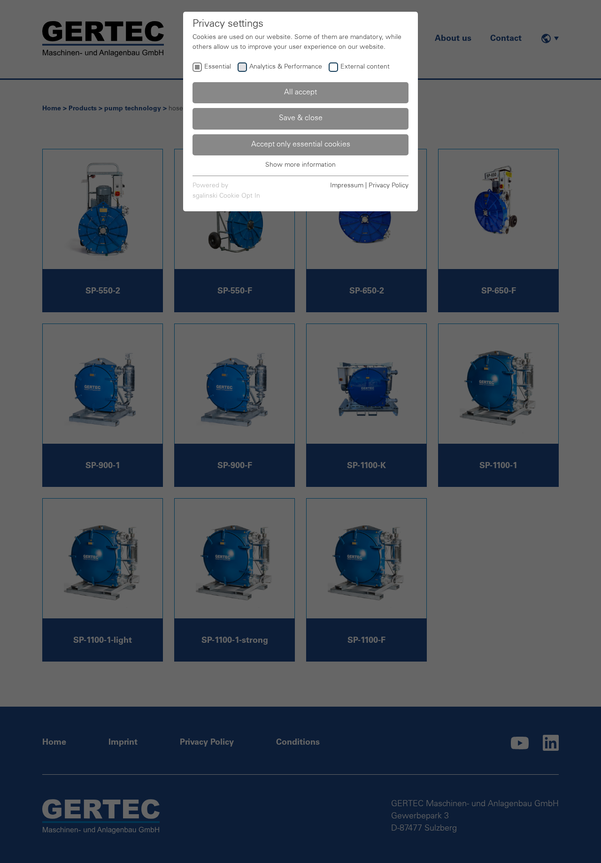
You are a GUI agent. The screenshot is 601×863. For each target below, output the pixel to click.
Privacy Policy (388, 186)
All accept (300, 92)
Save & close (301, 118)
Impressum (346, 186)
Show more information (300, 165)
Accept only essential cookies (300, 144)
